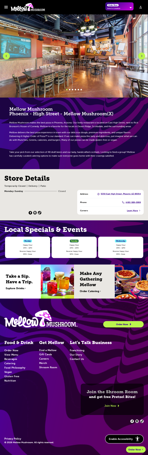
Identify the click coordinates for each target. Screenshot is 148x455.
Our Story (76, 354)
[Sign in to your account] (141, 7)
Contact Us (77, 359)
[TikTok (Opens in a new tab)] (39, 213)
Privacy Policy (12, 438)
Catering (9, 363)
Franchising (77, 350)
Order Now (134, 449)
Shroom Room (48, 367)
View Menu (11, 354)
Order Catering (89, 291)
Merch (43, 363)
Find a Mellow (48, 350)
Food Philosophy (14, 367)
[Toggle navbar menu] (6, 7)
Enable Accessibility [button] (121, 439)
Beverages (10, 359)
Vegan (8, 372)
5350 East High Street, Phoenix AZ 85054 (121, 194)
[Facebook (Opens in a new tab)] (30, 213)
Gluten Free (11, 376)
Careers (44, 358)
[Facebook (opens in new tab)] (132, 421)
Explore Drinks (15, 288)
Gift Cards (45, 354)
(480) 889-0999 (133, 202)
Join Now (110, 405)
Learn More (132, 210)
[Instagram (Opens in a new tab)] (35, 213)
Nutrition (10, 380)
